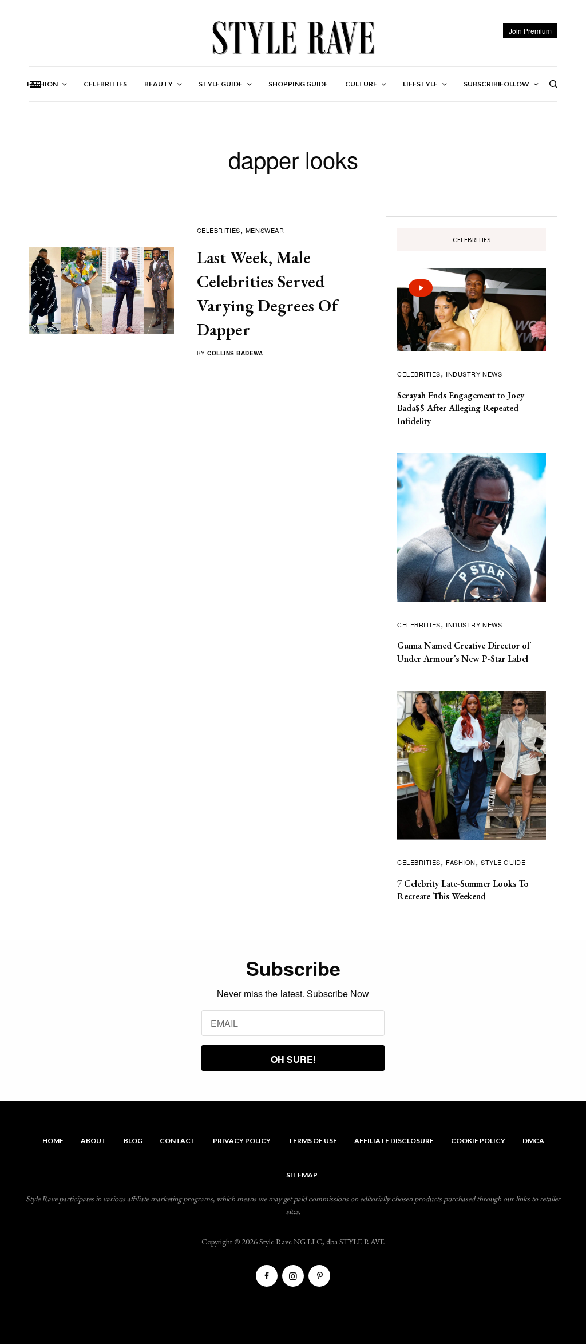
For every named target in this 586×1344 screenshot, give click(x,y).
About (93, 1140)
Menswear (265, 230)
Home (53, 1140)
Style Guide (503, 862)
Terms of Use (312, 1140)
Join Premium (530, 30)
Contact (178, 1140)
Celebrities (218, 230)
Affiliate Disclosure (394, 1140)
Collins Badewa (235, 353)
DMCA (533, 1140)
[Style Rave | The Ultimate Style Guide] (293, 37)
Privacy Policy (242, 1140)
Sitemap (302, 1175)
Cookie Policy (478, 1140)
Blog (133, 1140)
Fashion (461, 862)
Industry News (474, 373)
